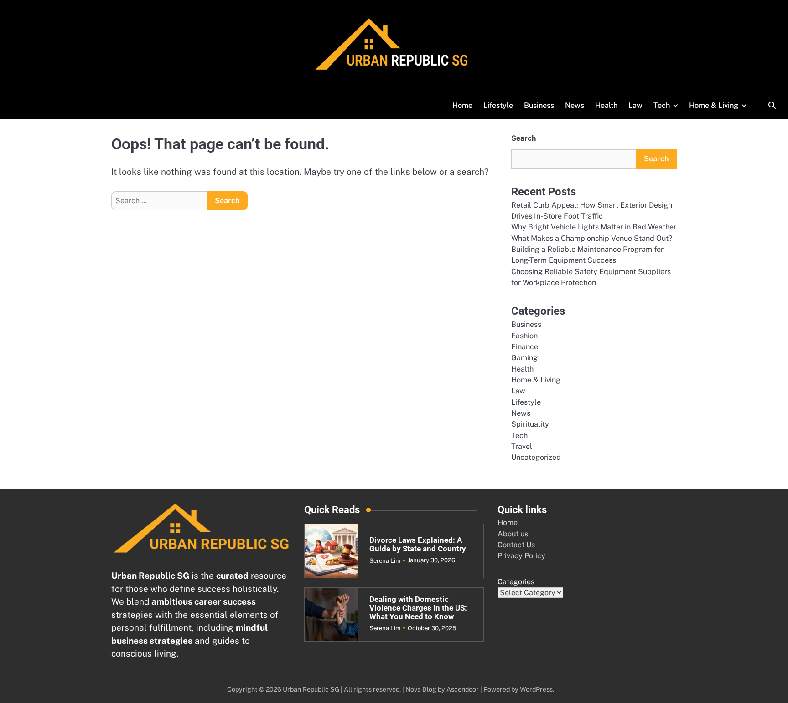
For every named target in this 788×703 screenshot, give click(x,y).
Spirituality (530, 424)
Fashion (524, 335)
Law (635, 105)
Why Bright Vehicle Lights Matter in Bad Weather (593, 227)
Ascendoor (462, 689)
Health (606, 105)
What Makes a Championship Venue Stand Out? (591, 238)
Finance (524, 346)
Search (523, 138)
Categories (516, 581)
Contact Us (516, 544)
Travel (521, 446)
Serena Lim (384, 560)
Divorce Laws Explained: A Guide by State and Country (417, 544)
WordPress (536, 689)
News (574, 105)
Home (462, 105)
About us (513, 534)
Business (539, 105)
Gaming (524, 357)
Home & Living (713, 105)
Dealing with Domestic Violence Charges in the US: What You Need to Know (418, 608)
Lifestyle (498, 105)
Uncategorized (536, 457)
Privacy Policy (521, 555)
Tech (661, 105)
